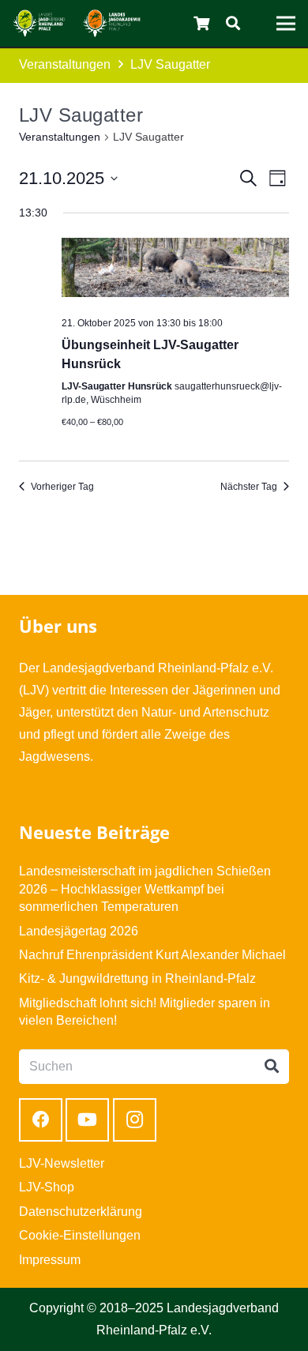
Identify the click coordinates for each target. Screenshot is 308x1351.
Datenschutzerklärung (80, 1211)
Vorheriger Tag (62, 486)
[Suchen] (233, 23)
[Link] (39, 23)
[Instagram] (134, 1120)
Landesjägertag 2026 (78, 931)
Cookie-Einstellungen (80, 1235)
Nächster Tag (248, 486)
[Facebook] (40, 1120)
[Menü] (286, 23)
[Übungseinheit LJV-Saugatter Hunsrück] (175, 271)
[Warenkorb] (202, 23)
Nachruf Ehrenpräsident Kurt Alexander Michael (152, 955)
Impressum (50, 1259)
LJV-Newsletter (61, 1163)
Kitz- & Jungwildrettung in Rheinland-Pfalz (137, 978)
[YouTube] (87, 1120)
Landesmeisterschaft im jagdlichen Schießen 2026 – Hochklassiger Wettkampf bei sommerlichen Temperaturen (145, 888)
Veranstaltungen (59, 136)
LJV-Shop (46, 1187)
